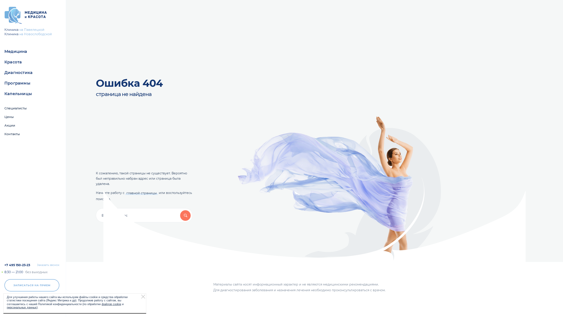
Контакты (12, 134)
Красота (13, 62)
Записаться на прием (32, 285)
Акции (9, 125)
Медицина (15, 51)
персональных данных (22, 307)
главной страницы (141, 193)
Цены (9, 116)
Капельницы (18, 94)
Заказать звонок (48, 265)
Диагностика (18, 73)
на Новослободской (35, 34)
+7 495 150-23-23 (17, 265)
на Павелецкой (31, 30)
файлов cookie (111, 304)
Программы (17, 83)
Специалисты (15, 108)
